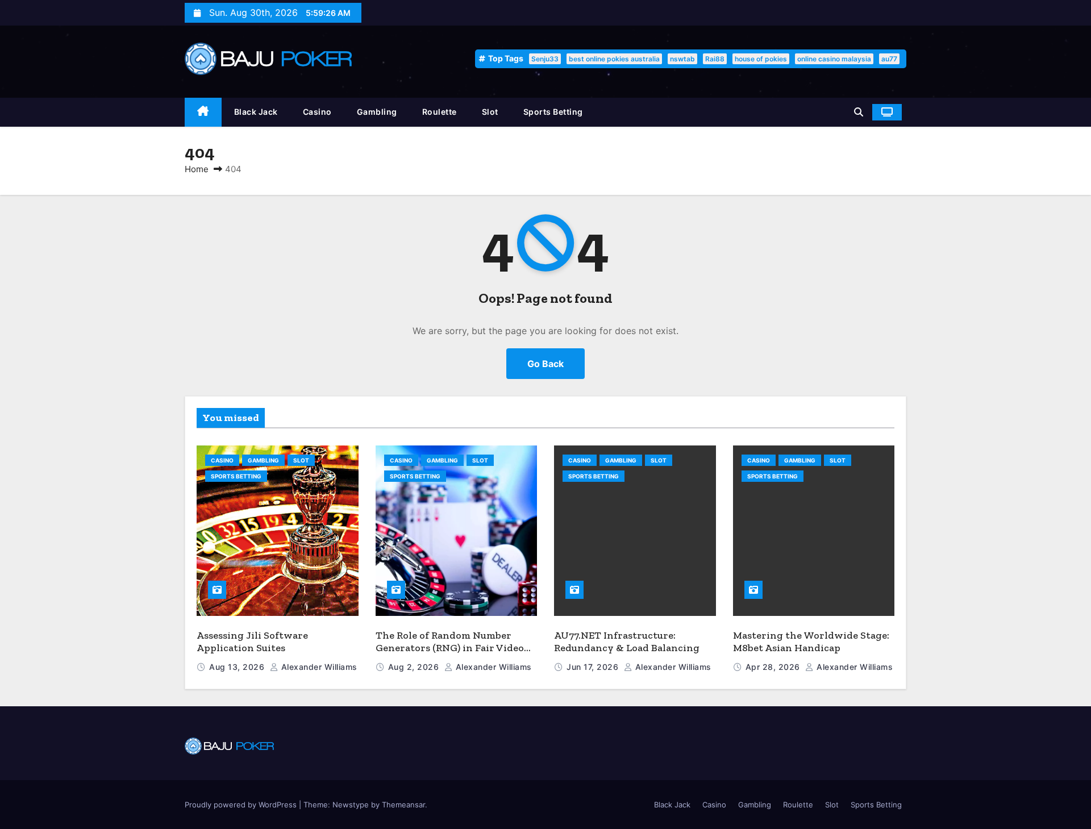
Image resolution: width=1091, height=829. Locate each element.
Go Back (545, 363)
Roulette (439, 111)
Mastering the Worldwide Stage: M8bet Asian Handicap (811, 642)
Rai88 (714, 59)
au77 (889, 59)
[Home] (203, 112)
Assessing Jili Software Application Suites (252, 642)
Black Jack (256, 111)
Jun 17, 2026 (594, 667)
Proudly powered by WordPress (242, 804)
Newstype (350, 804)
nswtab (682, 59)
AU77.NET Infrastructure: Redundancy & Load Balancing (626, 642)
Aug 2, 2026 (415, 667)
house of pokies (761, 59)
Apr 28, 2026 (774, 667)
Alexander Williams (317, 667)
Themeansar (403, 804)
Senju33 (545, 59)
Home (197, 169)
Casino (317, 111)
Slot (490, 111)
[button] (858, 112)
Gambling (377, 111)
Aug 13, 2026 (238, 667)
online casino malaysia (834, 59)
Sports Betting (553, 111)
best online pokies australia (614, 59)
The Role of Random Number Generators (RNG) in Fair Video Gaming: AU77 (450, 648)
